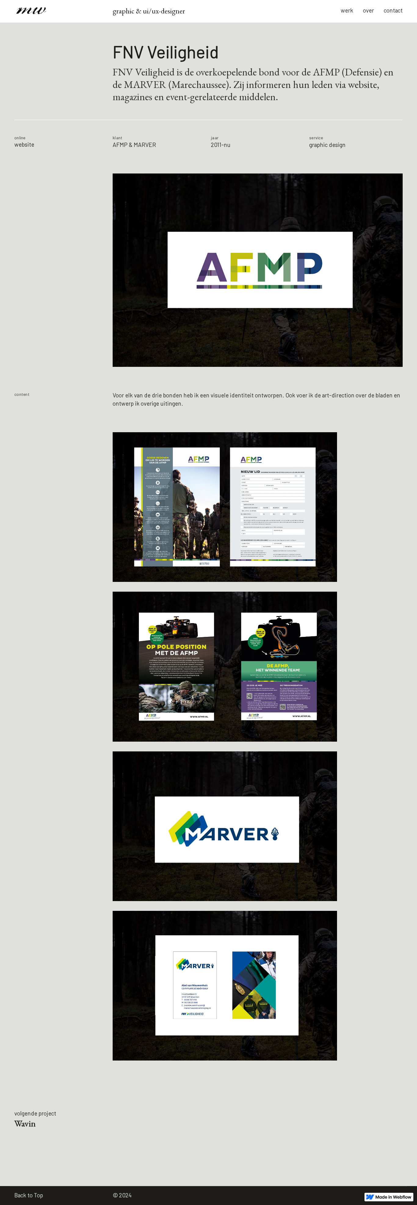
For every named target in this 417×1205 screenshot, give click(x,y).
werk (347, 10)
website (24, 144)
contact (393, 10)
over (368, 10)
